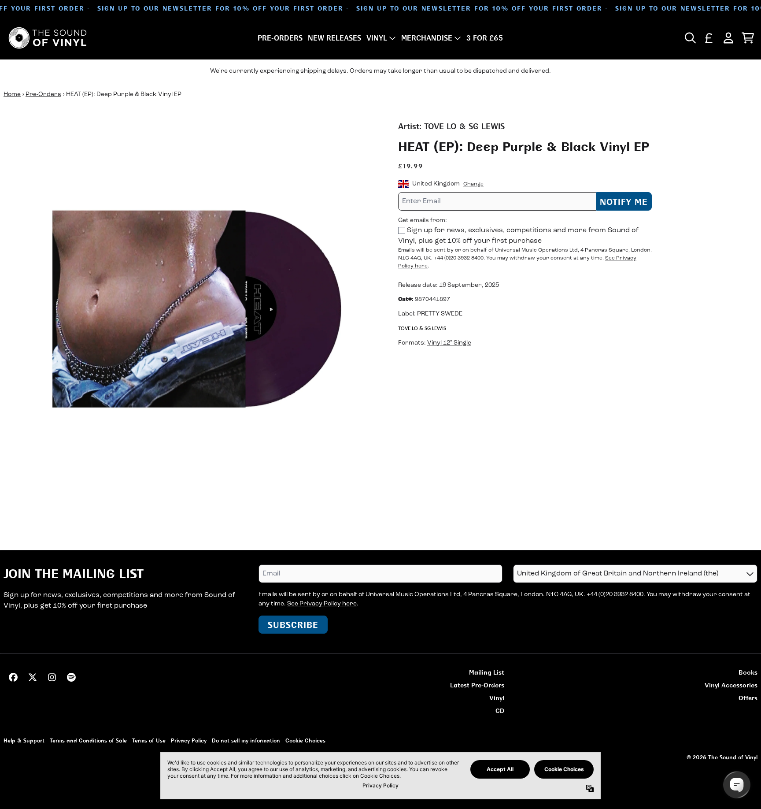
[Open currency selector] (709, 38)
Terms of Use (149, 740)
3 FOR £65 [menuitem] (484, 37)
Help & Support (24, 740)
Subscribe (293, 625)
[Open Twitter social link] (32, 677)
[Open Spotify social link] (71, 677)
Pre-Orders (43, 94)
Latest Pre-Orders (477, 685)
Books (748, 672)
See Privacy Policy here (322, 604)
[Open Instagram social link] (52, 677)
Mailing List (486, 672)
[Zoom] (192, 308)
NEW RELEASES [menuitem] (334, 37)
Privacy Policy (189, 740)
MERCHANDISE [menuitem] (426, 37)
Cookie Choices (305, 740)
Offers (748, 697)
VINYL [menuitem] (376, 37)
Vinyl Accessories (731, 685)
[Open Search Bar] (689, 38)
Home (12, 94)
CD (499, 710)
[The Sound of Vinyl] (48, 37)
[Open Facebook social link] (13, 677)
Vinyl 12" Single (449, 342)
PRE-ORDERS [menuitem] (280, 37)
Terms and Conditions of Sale (88, 740)
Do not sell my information (246, 740)
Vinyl (496, 697)
